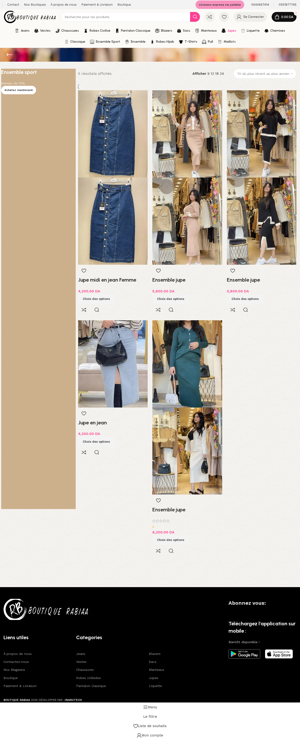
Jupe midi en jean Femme (107, 280)
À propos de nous (18, 654)
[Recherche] (195, 17)
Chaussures (85, 670)
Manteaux (156, 670)
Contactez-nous (16, 662)
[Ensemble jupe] (187, 134)
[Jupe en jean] (113, 363)
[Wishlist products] (224, 17)
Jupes (153, 678)
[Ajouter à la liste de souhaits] (84, 270)
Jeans (80, 654)
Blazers (155, 654)
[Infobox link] (260, 5)
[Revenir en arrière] (9, 55)
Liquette (155, 686)
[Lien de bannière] (38, 289)
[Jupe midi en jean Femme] (113, 134)
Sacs (152, 662)
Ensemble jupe (168, 280)
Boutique (11, 678)
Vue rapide (97, 310)
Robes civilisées (88, 678)
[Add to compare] (84, 310)
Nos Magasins (14, 670)
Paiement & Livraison (20, 686)
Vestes (81, 662)
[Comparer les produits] (209, 17)
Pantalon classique (91, 686)
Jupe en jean (92, 422)
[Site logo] (30, 17)
